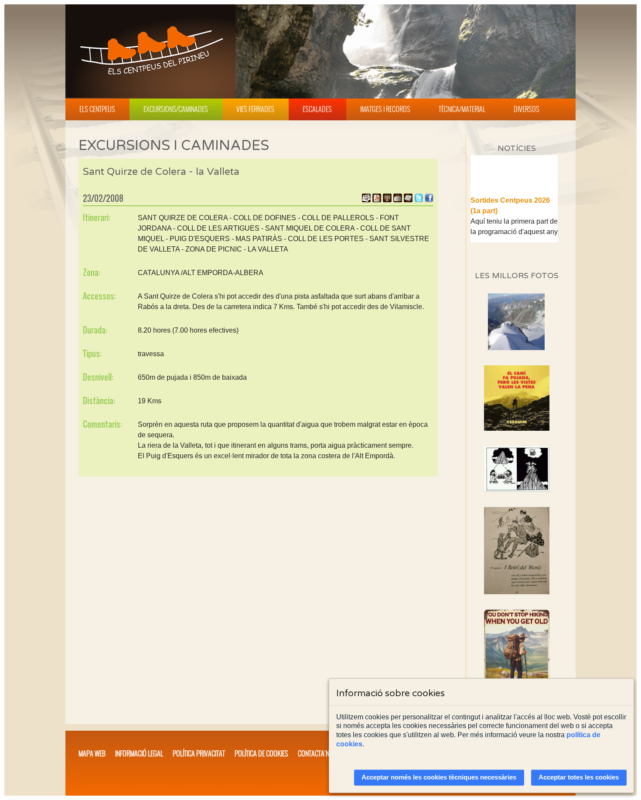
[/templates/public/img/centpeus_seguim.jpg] (516, 398)
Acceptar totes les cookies (579, 777)
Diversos (526, 109)
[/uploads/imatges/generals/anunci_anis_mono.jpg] (516, 550)
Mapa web (92, 753)
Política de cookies (261, 753)
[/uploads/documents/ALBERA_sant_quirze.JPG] (408, 200)
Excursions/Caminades (175, 109)
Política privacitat (199, 753)
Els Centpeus (97, 109)
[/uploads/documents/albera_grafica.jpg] (397, 200)
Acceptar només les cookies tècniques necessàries (438, 777)
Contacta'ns (315, 753)
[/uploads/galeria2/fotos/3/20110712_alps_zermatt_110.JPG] (516, 347)
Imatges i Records (385, 109)
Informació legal (139, 753)
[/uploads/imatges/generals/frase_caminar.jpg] (516, 658)
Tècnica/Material (462, 109)
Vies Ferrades (255, 109)
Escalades (317, 109)
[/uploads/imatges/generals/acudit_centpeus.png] (516, 469)
